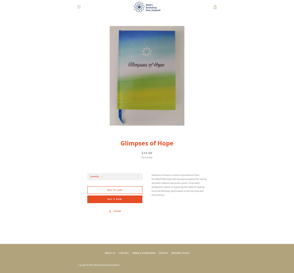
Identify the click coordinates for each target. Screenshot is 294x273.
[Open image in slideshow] (147, 76)
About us (110, 253)
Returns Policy (180, 253)
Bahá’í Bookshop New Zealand (106, 265)
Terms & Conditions (144, 253)
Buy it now (115, 199)
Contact (124, 253)
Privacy (163, 253)
